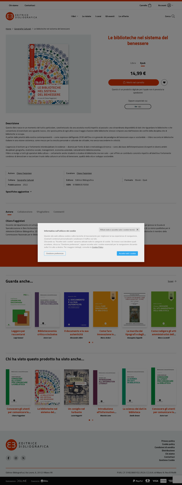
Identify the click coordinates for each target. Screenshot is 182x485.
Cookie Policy (97, 247)
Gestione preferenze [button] (55, 253)
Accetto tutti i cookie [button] (127, 253)
